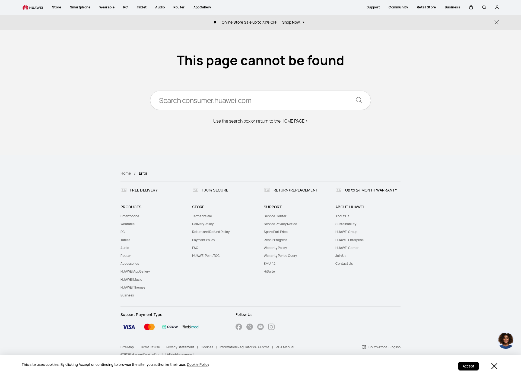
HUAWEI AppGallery (135, 271)
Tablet (125, 240)
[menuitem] (153, 216)
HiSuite (269, 271)
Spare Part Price (276, 231)
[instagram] (271, 327)
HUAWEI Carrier (346, 247)
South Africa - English (384, 347)
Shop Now (291, 22)
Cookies (207, 347)
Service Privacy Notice (280, 224)
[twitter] (249, 327)
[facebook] (239, 327)
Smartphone (129, 216)
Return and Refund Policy (211, 231)
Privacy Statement (180, 347)
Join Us (340, 255)
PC (122, 231)
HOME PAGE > (294, 121)
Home (125, 173)
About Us (342, 216)
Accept (468, 366)
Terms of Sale (202, 216)
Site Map (127, 347)
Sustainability (345, 224)
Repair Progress (275, 240)
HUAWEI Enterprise (349, 240)
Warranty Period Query (280, 255)
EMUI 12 (269, 263)
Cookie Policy (198, 364)
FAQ (195, 247)
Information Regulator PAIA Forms (244, 347)
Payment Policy (203, 240)
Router (125, 255)
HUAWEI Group (346, 231)
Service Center (275, 216)
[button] (471, 7)
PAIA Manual (285, 347)
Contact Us (344, 263)
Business (127, 295)
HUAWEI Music (131, 279)
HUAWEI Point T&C (206, 255)
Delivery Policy (203, 224)
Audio (124, 247)
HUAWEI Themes (132, 287)
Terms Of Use (150, 347)
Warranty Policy (275, 247)
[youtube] (260, 327)
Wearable (127, 224)
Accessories (129, 263)
